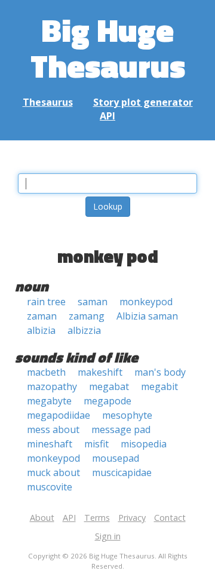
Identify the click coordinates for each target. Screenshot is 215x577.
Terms (97, 517)
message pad (120, 429)
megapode (107, 400)
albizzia (84, 330)
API (107, 115)
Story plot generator (143, 102)
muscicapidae (122, 472)
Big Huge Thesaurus (107, 47)
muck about (53, 472)
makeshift (100, 372)
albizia (41, 330)
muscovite (49, 486)
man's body (160, 372)
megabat (109, 386)
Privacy (132, 517)
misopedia (144, 443)
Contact (170, 517)
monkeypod (146, 301)
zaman (42, 316)
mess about (53, 429)
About (42, 517)
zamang (87, 316)
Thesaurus (48, 102)
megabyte (49, 400)
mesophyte (127, 415)
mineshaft (49, 443)
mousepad (115, 458)
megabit (159, 386)
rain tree (46, 301)
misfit (96, 443)
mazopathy (52, 386)
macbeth (46, 372)
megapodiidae (58, 415)
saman (93, 301)
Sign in (108, 536)
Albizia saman (147, 316)
